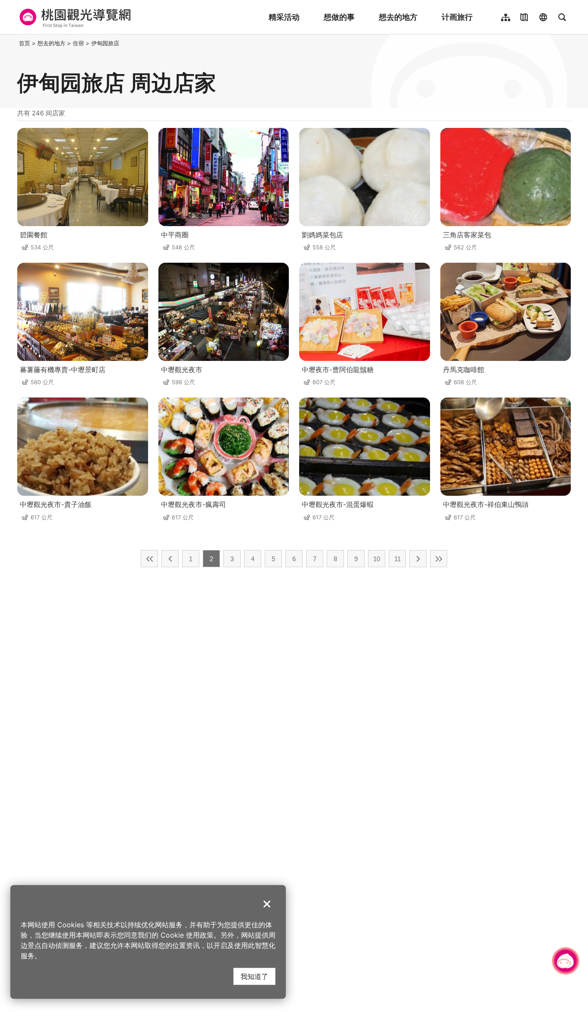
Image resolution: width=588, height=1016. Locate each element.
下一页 (418, 558)
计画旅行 (457, 17)
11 (397, 558)
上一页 (170, 558)
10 (376, 558)
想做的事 (339, 17)
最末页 (438, 558)
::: (14, 43)
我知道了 (254, 976)
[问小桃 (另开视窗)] (565, 961)
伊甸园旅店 (105, 43)
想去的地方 (398, 17)
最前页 (149, 558)
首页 (24, 43)
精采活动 (284, 17)
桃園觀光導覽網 (73, 17)
